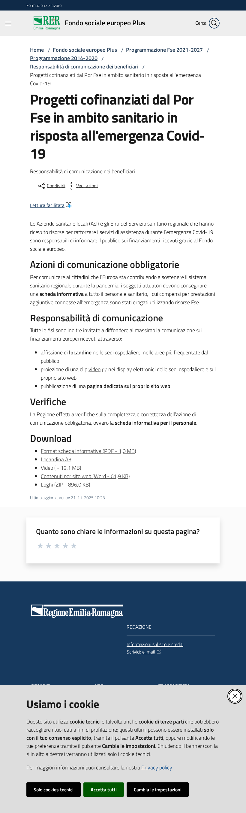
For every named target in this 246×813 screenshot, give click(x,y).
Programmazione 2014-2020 (64, 58)
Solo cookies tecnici (54, 789)
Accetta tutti (104, 789)
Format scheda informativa (88, 451)
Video (61, 468)
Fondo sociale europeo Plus (85, 50)
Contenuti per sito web (85, 476)
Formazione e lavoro (44, 5)
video (94, 369)
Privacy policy (156, 767)
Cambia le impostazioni (158, 789)
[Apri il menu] (8, 23)
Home (37, 50)
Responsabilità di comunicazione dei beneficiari (84, 66)
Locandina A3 (56, 459)
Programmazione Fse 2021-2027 (164, 50)
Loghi (65, 485)
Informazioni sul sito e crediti (155, 644)
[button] (214, 23)
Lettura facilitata (47, 205)
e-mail (148, 651)
